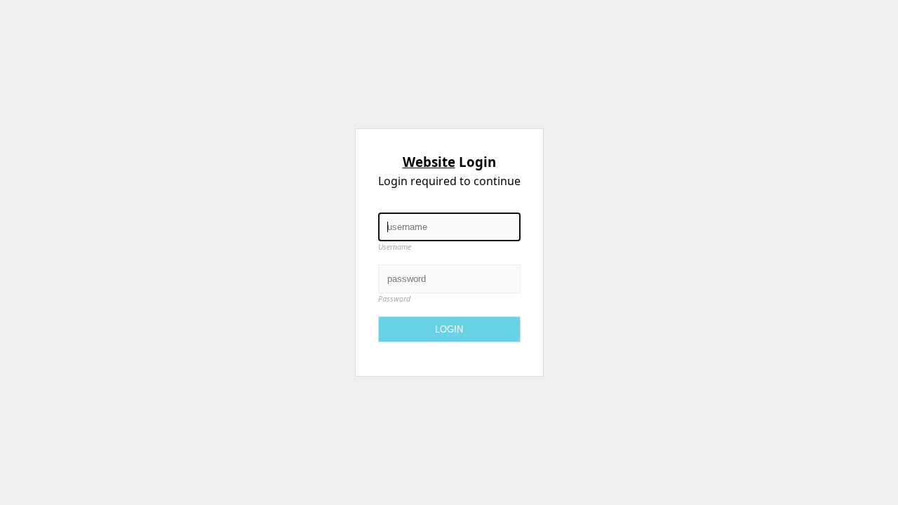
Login (449, 329)
